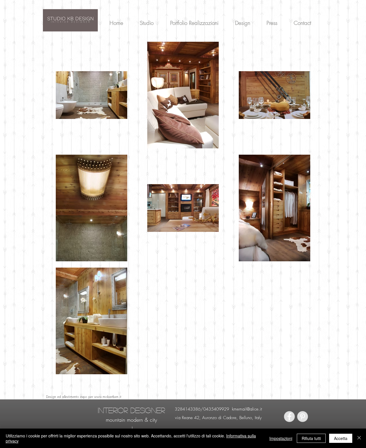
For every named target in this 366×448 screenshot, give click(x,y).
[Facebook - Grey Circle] (289, 416)
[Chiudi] (359, 438)
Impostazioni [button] (280, 438)
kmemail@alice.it (247, 409)
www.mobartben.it (107, 396)
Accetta (340, 438)
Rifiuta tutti (311, 438)
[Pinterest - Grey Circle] (302, 416)
